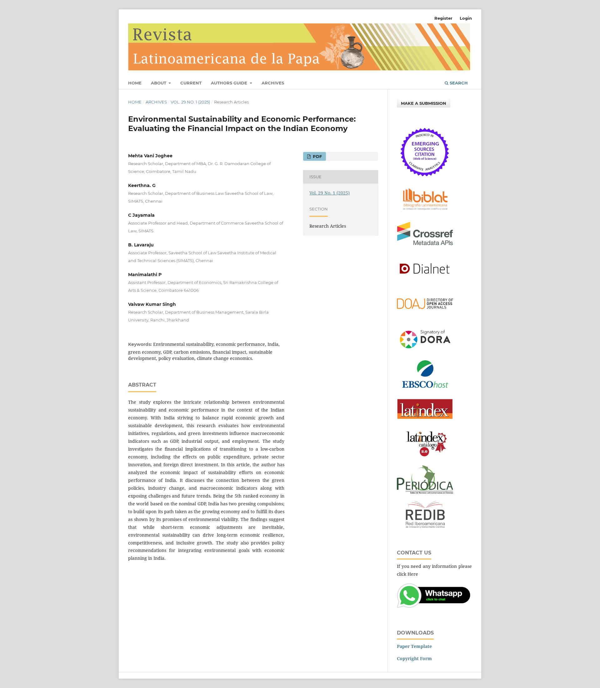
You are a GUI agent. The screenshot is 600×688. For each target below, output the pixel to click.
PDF (317, 156)
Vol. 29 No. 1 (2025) (190, 101)
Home (135, 82)
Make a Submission (423, 103)
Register (443, 18)
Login (466, 18)
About (159, 82)
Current (191, 82)
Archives (273, 82)
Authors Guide (229, 82)
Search (458, 82)
